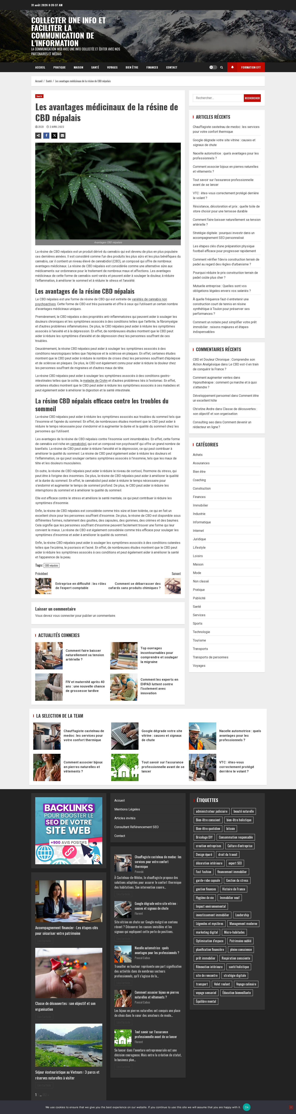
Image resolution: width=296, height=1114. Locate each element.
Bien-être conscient (208, 819)
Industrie (199, 514)
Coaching (199, 480)
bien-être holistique (239, 819)
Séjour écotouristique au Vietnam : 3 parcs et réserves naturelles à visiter (67, 1075)
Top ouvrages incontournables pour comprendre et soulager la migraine (124, 655)
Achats (198, 454)
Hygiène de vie (205, 897)
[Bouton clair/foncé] (213, 67)
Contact (171, 67)
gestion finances (206, 889)
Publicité (199, 598)
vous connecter (64, 616)
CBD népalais (51, 565)
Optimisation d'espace (209, 940)
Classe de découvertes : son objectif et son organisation (65, 1006)
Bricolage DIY (204, 837)
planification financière (210, 949)
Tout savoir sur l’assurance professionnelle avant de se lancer (125, 767)
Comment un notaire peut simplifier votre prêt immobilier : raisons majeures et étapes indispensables (225, 327)
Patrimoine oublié (240, 940)
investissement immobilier (212, 914)
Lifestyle (199, 547)
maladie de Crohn (95, 381)
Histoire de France (233, 889)
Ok (246, 1107)
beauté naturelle (244, 811)
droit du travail (227, 854)
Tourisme (199, 640)
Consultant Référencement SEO (136, 827)
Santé (95, 67)
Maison (78, 67)
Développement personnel (211, 396)
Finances (152, 67)
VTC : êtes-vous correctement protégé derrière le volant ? (202, 767)
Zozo (41, 126)
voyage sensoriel (206, 992)
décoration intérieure (209, 863)
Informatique (202, 522)
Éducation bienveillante (237, 992)
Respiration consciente (236, 958)
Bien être (132, 67)
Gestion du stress (237, 880)
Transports (200, 649)
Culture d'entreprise (240, 845)
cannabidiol (78, 444)
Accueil (40, 67)
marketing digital (207, 932)
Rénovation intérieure (209, 966)
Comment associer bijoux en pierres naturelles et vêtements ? (47, 767)
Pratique (59, 67)
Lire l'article (44, 941)
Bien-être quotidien (208, 828)
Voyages (112, 67)
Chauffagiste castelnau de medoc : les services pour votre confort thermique (47, 736)
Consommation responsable (236, 837)
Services (199, 615)
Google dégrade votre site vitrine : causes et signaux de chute (125, 736)
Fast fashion (203, 871)
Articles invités (125, 818)
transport (202, 984)
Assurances (201, 463)
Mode (197, 573)
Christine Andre (203, 409)
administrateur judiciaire (211, 811)
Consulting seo (203, 422)
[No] (291, 1107)
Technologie (201, 632)
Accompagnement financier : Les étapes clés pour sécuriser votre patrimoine (66, 930)
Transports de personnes (210, 657)
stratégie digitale (235, 975)
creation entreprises (208, 845)
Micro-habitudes (234, 932)
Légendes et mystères (209, 923)
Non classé (201, 581)
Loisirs (198, 556)
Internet (198, 530)
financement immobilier (232, 871)
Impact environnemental (211, 906)
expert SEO (235, 863)
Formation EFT (251, 67)
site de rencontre (206, 975)
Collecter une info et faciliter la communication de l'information (68, 31)
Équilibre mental (206, 1001)
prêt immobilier (205, 958)
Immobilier (200, 505)
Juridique (199, 539)
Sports (197, 623)
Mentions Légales (127, 809)
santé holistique (239, 966)
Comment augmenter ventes (213, 378)
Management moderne (243, 923)
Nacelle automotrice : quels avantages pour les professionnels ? (202, 736)
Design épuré (204, 854)
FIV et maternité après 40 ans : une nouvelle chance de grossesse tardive (49, 687)
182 (44, 1094)
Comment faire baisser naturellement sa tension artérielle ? (49, 655)
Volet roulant (222, 984)
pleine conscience (241, 949)
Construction (202, 488)
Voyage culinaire (246, 984)
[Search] (221, 67)
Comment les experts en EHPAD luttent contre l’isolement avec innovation (124, 687)
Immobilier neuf (230, 897)
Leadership (242, 914)
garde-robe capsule (208, 880)
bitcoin (230, 828)
